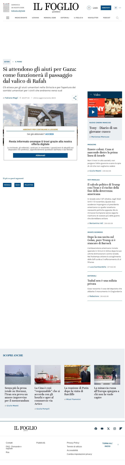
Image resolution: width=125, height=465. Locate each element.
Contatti (9, 443)
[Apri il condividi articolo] (75, 98)
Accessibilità (72, 450)
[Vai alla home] (56, 8)
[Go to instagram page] (114, 428)
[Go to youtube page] (102, 428)
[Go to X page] (108, 428)
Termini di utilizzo (74, 447)
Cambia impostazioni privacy (79, 454)
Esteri (7, 62)
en (120, 8)
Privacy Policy (73, 443)
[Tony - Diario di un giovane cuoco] (105, 108)
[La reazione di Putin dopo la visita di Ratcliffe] (77, 375)
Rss (7, 452)
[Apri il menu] (8, 18)
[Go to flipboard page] (121, 428)
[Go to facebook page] (96, 428)
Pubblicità (40, 443)
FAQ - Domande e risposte (13, 448)
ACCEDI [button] (49, 134)
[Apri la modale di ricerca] (117, 18)
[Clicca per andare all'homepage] (25, 428)
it (115, 8)
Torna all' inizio (107, 444)
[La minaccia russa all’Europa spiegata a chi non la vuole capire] (107, 375)
